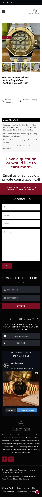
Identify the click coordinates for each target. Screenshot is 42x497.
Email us (10, 175)
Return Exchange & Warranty (27, 491)
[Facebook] (3, 2)
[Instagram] (12, 2)
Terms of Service (19, 479)
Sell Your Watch (7, 488)
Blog (34, 488)
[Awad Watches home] (34, 12)
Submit (6, 266)
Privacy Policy (6, 479)
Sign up (21, 306)
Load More (10, 410)
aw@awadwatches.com (21, 336)
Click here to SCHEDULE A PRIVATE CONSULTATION (21, 188)
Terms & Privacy (8, 491)
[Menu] (3, 11)
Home (19, 488)
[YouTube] (7, 2)
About (26, 488)
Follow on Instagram (28, 410)
